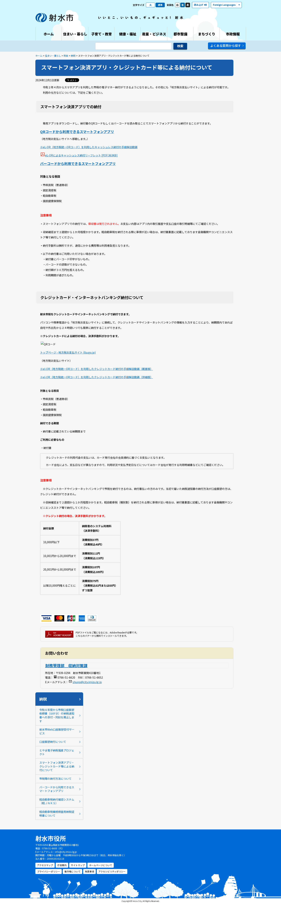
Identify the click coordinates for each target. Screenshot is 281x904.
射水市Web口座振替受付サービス (56, 731)
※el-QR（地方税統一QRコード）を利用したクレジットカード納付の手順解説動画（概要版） (96, 369)
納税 (73, 55)
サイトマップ (78, 865)
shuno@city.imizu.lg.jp (87, 682)
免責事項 (89, 871)
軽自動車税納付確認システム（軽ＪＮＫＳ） (56, 801)
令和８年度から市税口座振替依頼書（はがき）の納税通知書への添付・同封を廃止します (56, 715)
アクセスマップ (45, 865)
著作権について (72, 871)
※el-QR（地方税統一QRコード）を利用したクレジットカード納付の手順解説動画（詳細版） (96, 377)
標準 (160, 5)
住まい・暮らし (53, 55)
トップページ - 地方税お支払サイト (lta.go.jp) (68, 352)
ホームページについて (100, 865)
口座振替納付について (52, 742)
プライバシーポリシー (48, 871)
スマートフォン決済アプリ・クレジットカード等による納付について (56, 766)
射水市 (54, 17)
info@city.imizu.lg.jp (66, 851)
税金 (66, 55)
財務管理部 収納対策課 (66, 665)
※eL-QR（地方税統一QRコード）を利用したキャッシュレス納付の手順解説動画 (88, 147)
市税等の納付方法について (55, 778)
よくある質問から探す (225, 45)
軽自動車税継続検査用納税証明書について (56, 813)
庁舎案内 (62, 865)
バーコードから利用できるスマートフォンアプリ (78, 163)
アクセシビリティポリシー (112, 871)
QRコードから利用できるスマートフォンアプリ (77, 131)
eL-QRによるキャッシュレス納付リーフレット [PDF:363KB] (81, 155)
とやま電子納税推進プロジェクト (56, 752)
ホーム (38, 55)
